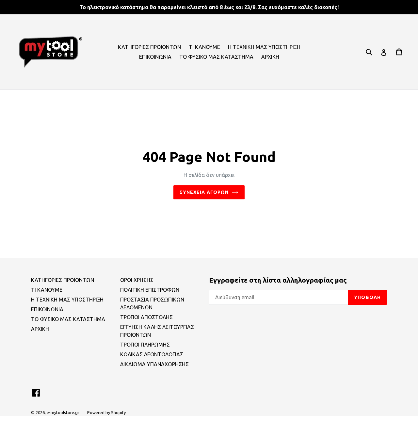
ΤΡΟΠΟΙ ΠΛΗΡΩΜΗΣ (145, 345)
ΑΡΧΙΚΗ (270, 57)
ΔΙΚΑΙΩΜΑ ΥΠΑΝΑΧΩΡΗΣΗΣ (154, 364)
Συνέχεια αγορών (204, 192)
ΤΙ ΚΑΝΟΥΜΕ (204, 47)
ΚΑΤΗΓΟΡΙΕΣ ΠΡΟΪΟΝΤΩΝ (149, 47)
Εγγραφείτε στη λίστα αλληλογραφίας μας (278, 280)
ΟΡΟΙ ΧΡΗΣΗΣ (136, 280)
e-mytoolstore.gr (63, 412)
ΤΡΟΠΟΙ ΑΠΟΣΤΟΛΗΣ (146, 317)
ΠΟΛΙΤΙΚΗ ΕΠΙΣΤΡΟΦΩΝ (149, 290)
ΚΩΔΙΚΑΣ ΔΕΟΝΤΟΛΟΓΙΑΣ (151, 354)
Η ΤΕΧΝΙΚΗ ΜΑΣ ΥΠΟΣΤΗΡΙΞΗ (264, 47)
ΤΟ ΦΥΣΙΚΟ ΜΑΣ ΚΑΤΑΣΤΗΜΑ (216, 57)
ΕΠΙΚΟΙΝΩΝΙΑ (155, 57)
